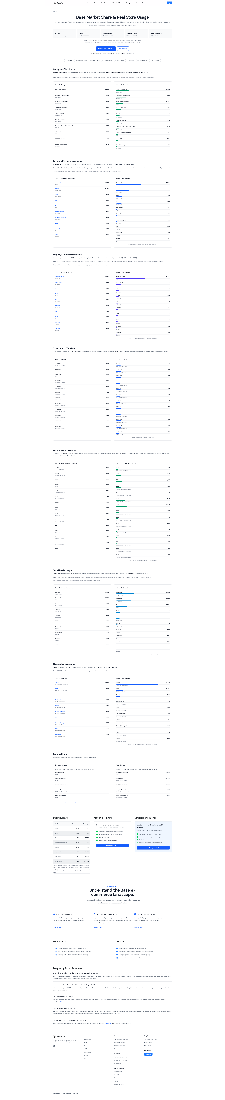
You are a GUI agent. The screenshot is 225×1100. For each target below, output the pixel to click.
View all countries (119, 1084)
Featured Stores (142, 60)
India (56, 688)
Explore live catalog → (106, 48)
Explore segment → (112, 845)
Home (89, 3)
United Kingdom (60, 711)
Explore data (87, 1039)
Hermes (57, 305)
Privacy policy (148, 1042)
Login (169, 3)
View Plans (123, 48)
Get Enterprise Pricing (153, 848)
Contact (86, 1058)
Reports (135, 3)
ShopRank (61, 3)
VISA (56, 194)
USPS (56, 311)
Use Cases (104, 3)
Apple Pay (58, 229)
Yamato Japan (59, 276)
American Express (60, 217)
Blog (143, 3)
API (113, 3)
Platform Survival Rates (120, 1057)
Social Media (120, 60)
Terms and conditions (150, 1039)
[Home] (54, 11)
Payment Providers (81, 60)
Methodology (87, 1052)
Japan (57, 682)
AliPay (57, 234)
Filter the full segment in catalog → (66, 802)
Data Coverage (155, 60)
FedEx (57, 294)
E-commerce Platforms (66, 11)
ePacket (57, 322)
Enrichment (120, 3)
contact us (108, 1023)
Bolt (56, 223)
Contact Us (148, 1054)
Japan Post (58, 282)
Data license (148, 1045)
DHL (56, 299)
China (57, 705)
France (57, 717)
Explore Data (58, 927)
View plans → (64, 1002)
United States (59, 700)
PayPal (57, 188)
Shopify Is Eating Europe (121, 1060)
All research (117, 1063)
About (85, 1042)
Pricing (128, 3)
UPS (56, 288)
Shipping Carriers (95, 60)
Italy (56, 728)
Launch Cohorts (108, 60)
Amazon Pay (59, 183)
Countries (131, 60)
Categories (69, 60)
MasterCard (58, 206)
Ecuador (57, 694)
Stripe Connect (59, 211)
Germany (58, 734)
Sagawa (57, 328)
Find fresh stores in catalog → (125, 802)
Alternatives (87, 1055)
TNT (56, 317)
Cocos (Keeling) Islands (62, 723)
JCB (56, 200)
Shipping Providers (119, 1042)
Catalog (96, 3)
